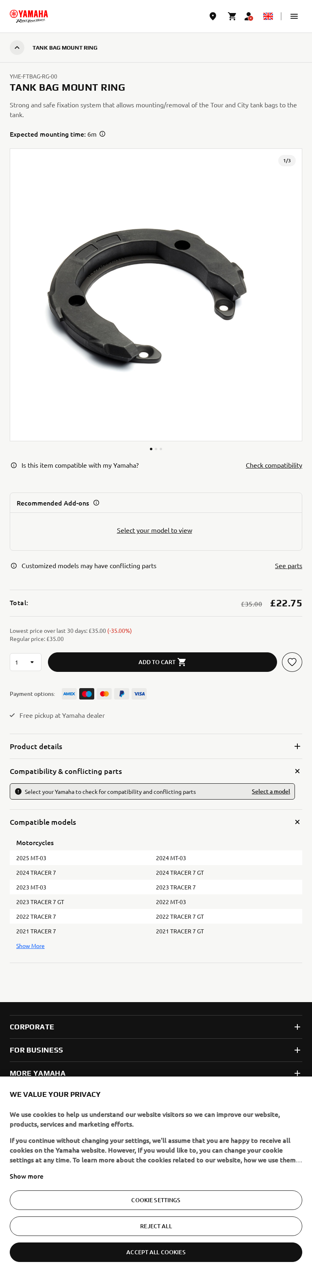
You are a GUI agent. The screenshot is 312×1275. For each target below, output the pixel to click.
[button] (294, 16)
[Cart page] (232, 16)
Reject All (155, 1226)
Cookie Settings (155, 1200)
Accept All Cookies (156, 1252)
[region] (156, 1176)
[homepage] (29, 16)
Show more (26, 1175)
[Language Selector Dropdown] (268, 16)
